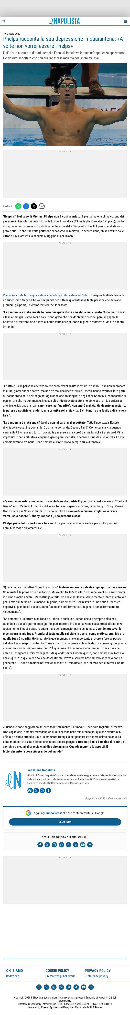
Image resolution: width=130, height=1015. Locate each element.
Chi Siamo (14, 970)
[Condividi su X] (34, 206)
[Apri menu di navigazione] (125, 21)
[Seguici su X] (47, 844)
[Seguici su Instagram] (54, 844)
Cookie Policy (57, 970)
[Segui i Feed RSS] (90, 844)
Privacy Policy (98, 970)
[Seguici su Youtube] (82, 844)
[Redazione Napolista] (13, 780)
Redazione (12, 976)
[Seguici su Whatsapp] (61, 844)
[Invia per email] (42, 206)
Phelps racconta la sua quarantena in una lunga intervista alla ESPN (45, 295)
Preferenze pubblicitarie (60, 976)
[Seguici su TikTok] (75, 844)
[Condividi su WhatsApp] (18, 206)
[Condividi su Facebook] (26, 206)
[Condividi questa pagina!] (3, 21)
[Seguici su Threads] (68, 844)
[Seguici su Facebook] (40, 844)
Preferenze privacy (96, 976)
